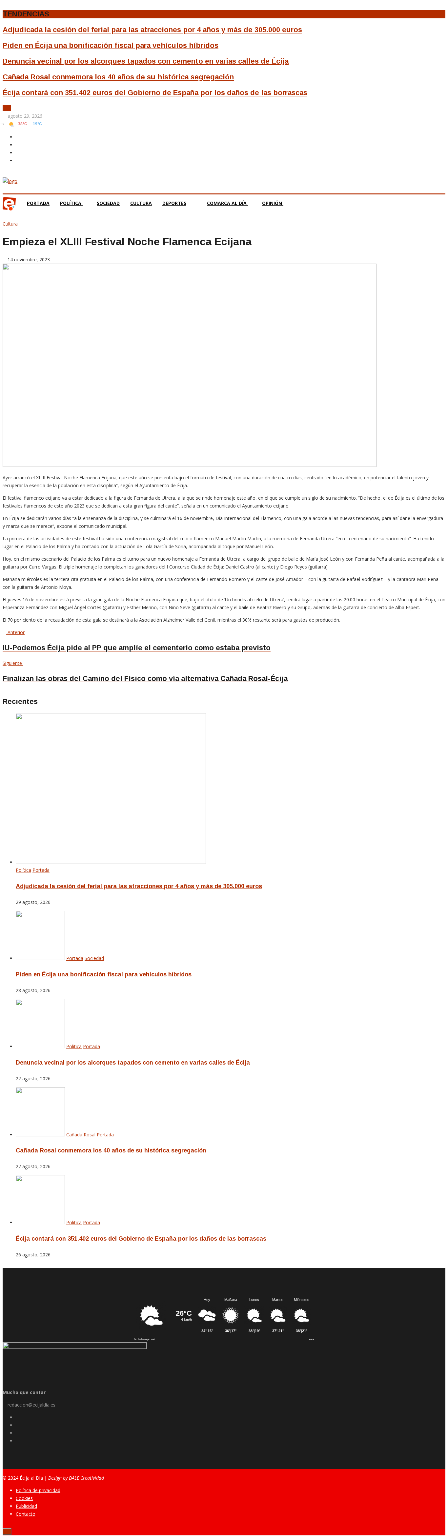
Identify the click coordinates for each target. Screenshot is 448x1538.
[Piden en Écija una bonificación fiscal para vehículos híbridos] (40, 958)
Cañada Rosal (80, 1134)
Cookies (24, 1498)
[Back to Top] (7, 1531)
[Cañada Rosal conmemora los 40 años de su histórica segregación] (40, 1134)
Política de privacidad (38, 1490)
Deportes (174, 203)
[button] (5, 108)
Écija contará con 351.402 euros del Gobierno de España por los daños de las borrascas (155, 93)
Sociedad (108, 203)
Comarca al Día (227, 203)
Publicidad (26, 1506)
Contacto (25, 1514)
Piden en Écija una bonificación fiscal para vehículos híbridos (110, 45)
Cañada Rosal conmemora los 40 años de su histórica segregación (118, 77)
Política (71, 203)
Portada (38, 203)
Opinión (272, 203)
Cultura (141, 203)
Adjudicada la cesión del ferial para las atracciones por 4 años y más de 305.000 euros (152, 30)
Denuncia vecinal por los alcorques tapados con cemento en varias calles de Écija (146, 61)
